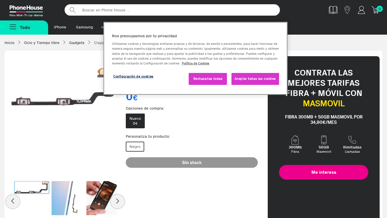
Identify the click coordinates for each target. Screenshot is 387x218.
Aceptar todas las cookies (255, 79)
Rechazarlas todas (208, 79)
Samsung (84, 27)
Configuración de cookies (133, 76)
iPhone (60, 27)
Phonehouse (31, 9)
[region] (195, 58)
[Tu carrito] (376, 9)
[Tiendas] (347, 9)
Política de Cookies (195, 63)
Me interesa (323, 172)
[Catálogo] (333, 9)
